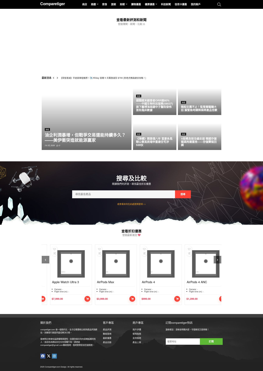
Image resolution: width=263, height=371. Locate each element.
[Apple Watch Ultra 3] (64, 264)
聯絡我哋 (107, 333)
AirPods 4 (141, 282)
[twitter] (48, 356)
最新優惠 (107, 337)
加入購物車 (80, 299)
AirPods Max (98, 282)
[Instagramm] (54, 356)
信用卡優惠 (181, 4)
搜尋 (183, 194)
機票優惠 (150, 4)
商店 (84, 4)
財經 (122, 4)
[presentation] (45, 259)
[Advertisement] (131, 49)
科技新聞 (166, 4)
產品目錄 (107, 342)
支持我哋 (137, 337)
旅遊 (113, 4)
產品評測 (107, 329)
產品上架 (137, 342)
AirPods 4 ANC (190, 282)
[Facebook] (42, 356)
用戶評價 (137, 329)
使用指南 (137, 333)
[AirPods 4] (154, 264)
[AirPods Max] (109, 264)
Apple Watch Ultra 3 (58, 282)
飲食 (104, 4)
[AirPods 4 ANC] (199, 264)
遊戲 (93, 4)
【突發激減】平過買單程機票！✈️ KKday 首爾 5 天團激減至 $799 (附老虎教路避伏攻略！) (103, 77)
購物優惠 (136, 4)
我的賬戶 (196, 4)
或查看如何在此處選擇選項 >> (131, 203)
